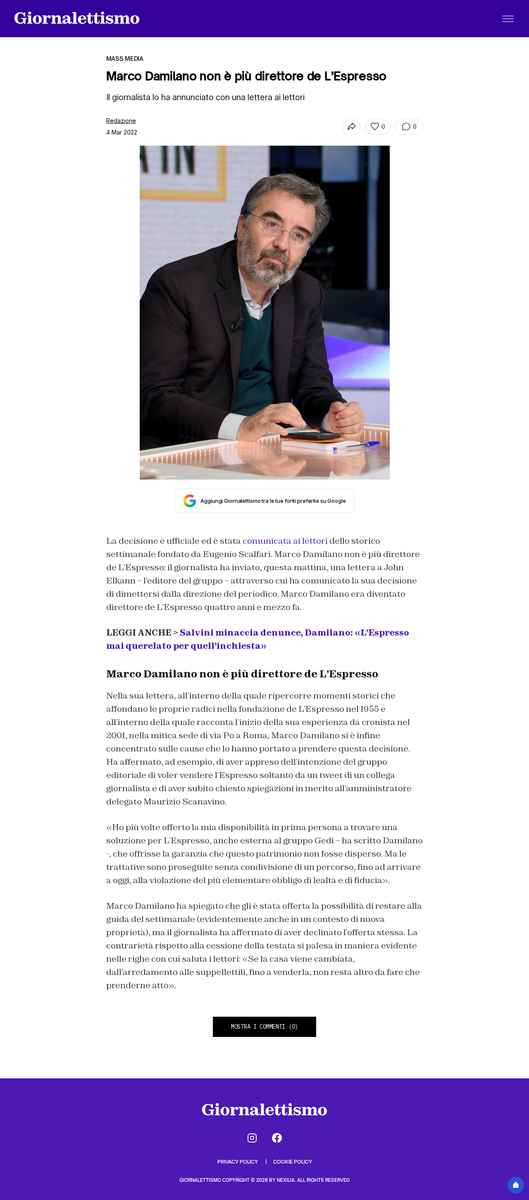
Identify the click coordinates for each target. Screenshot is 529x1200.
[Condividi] (351, 127)
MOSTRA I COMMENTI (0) (264, 1026)
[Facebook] (277, 1138)
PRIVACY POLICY (238, 1162)
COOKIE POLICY (292, 1162)
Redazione (121, 120)
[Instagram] (252, 1138)
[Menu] (508, 18)
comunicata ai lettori (285, 540)
